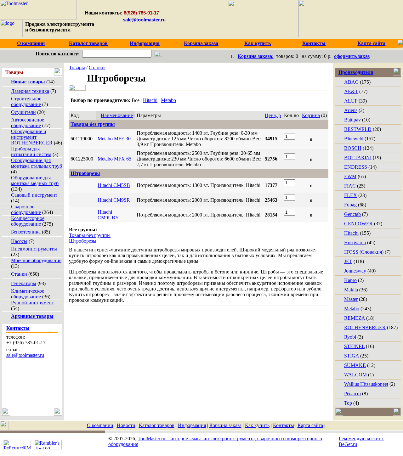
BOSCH (352, 148)
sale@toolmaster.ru (144, 19)
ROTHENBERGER (365, 327)
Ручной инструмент (32, 302)
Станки (19, 274)
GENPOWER (358, 223)
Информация (192, 425)
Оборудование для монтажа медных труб (35, 180)
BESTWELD (358, 129)
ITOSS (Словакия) (363, 252)
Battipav (352, 119)
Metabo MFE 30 (114, 138)
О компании (100, 425)
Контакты (283, 425)
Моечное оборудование (36, 260)
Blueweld (353, 138)
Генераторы (23, 283)
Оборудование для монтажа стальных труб (36, 163)
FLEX (350, 195)
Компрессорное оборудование (27, 221)
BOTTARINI (358, 157)
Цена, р (273, 115)
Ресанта (352, 393)
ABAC (351, 82)
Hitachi (150, 100)
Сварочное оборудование (26, 209)
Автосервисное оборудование (27, 122)
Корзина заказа (225, 425)
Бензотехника (26, 231)
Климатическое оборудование (27, 293)
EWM (350, 176)
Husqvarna (355, 242)
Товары (77, 67)
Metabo (168, 100)
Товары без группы (90, 235)
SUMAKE (355, 365)
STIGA (351, 355)
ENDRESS (355, 167)
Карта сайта (310, 425)
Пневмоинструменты (34, 248)
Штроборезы (82, 241)
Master (351, 299)
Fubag (350, 204)
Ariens (350, 110)
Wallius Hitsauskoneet (366, 384)
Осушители (23, 112)
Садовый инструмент (34, 195)
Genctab (352, 214)
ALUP (350, 101)
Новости (126, 425)
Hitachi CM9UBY (108, 214)
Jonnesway (355, 270)
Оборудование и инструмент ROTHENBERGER (32, 137)
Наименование (117, 115)
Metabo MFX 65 (114, 158)
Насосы (19, 241)
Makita (351, 289)
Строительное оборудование (26, 101)
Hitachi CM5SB (114, 185)
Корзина (311, 115)
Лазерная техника (30, 91)
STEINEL (354, 346)
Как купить (257, 425)
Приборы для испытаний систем (31, 151)
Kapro (350, 280)
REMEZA (354, 318)
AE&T (351, 91)
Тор (348, 403)
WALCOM (355, 374)
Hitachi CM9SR (114, 200)
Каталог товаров (156, 425)
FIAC (350, 186)
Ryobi (350, 337)
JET (348, 261)
